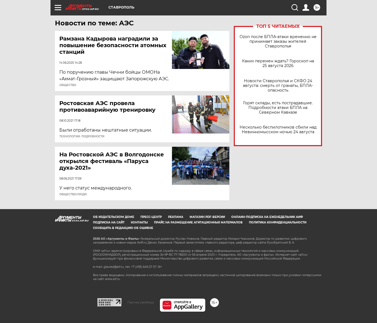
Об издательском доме (113, 217)
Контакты (139, 222)
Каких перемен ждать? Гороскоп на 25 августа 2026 (278, 63)
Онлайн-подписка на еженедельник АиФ (267, 217)
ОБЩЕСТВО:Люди (73, 194)
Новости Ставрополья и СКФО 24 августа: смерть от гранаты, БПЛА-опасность (278, 86)
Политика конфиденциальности (277, 222)
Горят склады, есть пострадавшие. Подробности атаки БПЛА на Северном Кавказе (278, 108)
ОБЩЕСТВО (67, 85)
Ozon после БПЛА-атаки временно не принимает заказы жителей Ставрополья (278, 41)
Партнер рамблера (141, 302)
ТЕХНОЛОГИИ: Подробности (81, 136)
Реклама (175, 217)
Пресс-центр (151, 217)
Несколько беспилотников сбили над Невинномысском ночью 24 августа (278, 129)
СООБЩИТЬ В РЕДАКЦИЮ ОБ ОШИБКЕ (123, 228)
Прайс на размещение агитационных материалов (198, 222)
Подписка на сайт (108, 222)
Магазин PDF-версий (207, 217)
